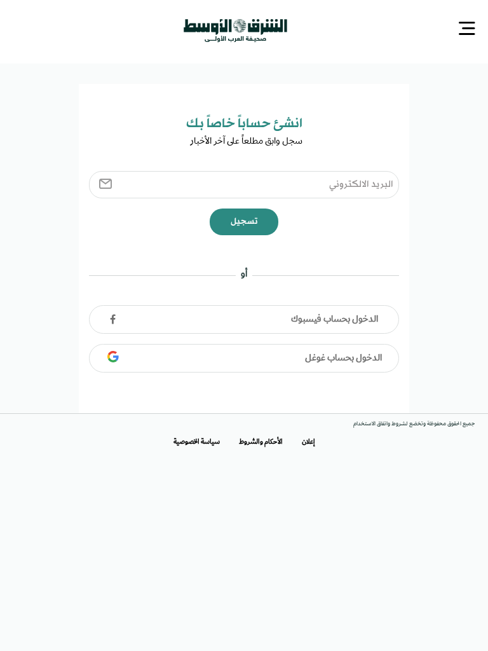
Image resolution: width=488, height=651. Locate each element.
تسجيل (244, 220)
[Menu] (467, 29)
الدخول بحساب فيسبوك (334, 318)
